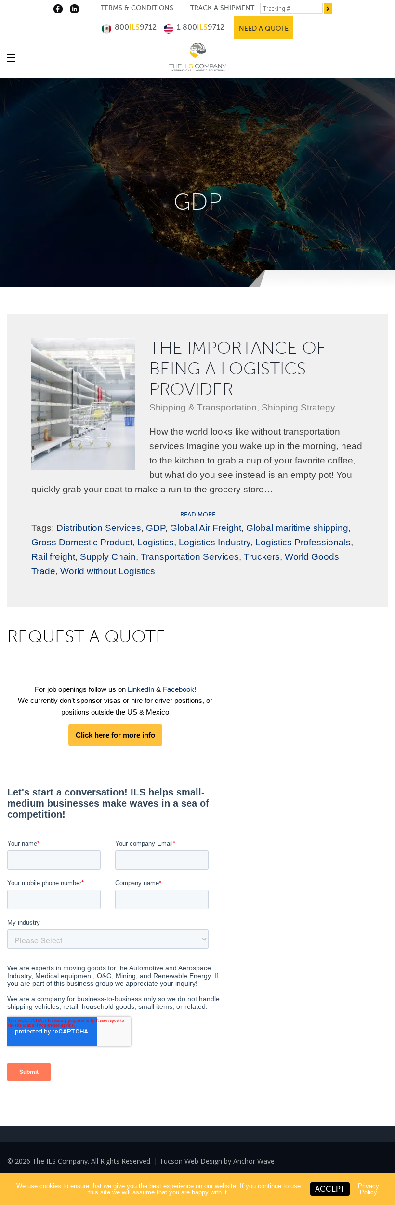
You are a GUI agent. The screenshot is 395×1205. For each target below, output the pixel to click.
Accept (330, 1189)
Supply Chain (108, 557)
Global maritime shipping (297, 528)
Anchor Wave (254, 1160)
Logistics (155, 542)
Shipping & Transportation (203, 407)
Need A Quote (264, 28)
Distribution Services (98, 528)
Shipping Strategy (298, 407)
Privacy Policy (368, 1189)
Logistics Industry (214, 542)
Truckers (262, 557)
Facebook (178, 689)
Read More (197, 514)
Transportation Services (190, 557)
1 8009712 (199, 27)
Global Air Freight (205, 528)
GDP (155, 528)
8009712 (135, 27)
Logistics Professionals (303, 542)
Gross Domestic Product (81, 542)
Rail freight (53, 557)
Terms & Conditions (137, 8)
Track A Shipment (222, 8)
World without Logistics (107, 571)
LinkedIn (141, 689)
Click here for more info (115, 735)
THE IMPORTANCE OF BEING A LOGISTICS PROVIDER (237, 369)
